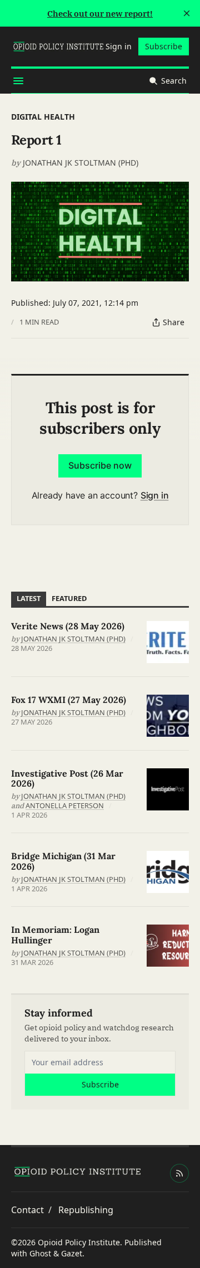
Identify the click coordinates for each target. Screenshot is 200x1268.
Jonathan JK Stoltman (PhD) (80, 162)
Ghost (40, 1253)
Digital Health (43, 116)
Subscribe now (100, 465)
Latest (29, 598)
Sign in (155, 495)
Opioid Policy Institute (79, 1242)
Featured (69, 598)
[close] (187, 13)
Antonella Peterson (65, 805)
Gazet (71, 1253)
